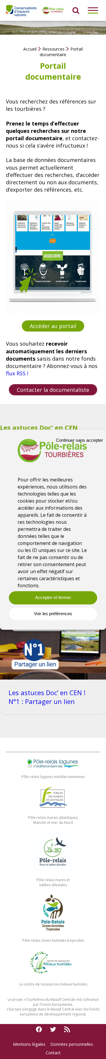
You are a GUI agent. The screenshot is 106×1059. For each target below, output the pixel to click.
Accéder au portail (53, 325)
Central (68, 999)
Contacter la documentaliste (53, 389)
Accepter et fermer (53, 597)
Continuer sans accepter (79, 440)
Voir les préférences (53, 613)
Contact (53, 1052)
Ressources (53, 49)
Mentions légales (29, 1044)
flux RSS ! (17, 373)
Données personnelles (71, 1044)
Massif (56, 999)
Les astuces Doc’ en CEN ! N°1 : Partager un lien (47, 697)
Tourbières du (38, 999)
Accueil (30, 49)
